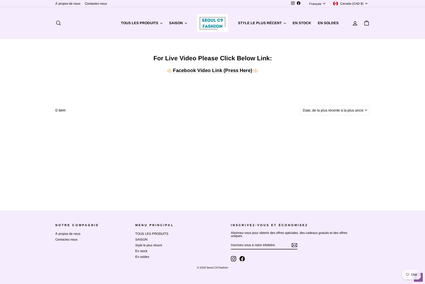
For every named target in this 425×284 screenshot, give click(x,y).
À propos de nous (67, 3)
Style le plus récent (260, 23)
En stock (302, 23)
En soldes (328, 23)
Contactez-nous (96, 3)
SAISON (176, 23)
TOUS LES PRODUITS (140, 23)
